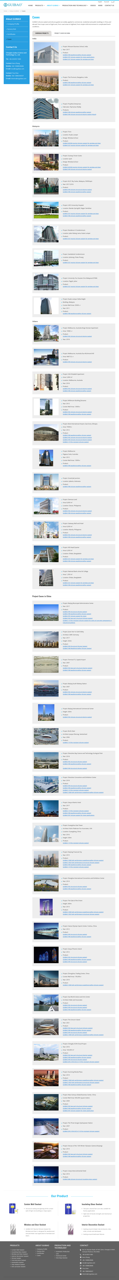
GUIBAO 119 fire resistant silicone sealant (76, 442)
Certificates (11, 34)
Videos (93, 5)
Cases (9, 39)
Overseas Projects (42, 33)
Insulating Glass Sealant (19, 1252)
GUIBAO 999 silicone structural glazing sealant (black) (79, 114)
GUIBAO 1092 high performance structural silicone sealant (81, 862)
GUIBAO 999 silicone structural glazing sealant (77, 169)
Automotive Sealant (18, 1262)
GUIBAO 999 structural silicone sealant (75, 612)
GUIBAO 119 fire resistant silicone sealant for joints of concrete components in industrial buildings (87, 622)
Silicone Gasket (16, 1258)
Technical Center (61, 1256)
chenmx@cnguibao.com (18, 78)
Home (30, 5)
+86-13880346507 (18, 76)
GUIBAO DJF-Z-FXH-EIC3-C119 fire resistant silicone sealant (81, 1062)
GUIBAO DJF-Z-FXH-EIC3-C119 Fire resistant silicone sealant (81, 1131)
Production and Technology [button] (74, 5)
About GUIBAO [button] (53, 5)
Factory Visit (11, 29)
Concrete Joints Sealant (19, 1260)
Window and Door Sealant (20, 1254)
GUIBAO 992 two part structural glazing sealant (77, 668)
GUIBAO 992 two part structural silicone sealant (78, 618)
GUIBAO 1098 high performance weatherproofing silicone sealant (83, 792)
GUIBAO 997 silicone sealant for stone (74, 616)
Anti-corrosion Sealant (18, 1266)
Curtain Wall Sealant (18, 1250)
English (100, 1)
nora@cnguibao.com (17, 69)
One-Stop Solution (61, 1258)
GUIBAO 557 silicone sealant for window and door (78, 59)
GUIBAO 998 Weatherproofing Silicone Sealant (77, 648)
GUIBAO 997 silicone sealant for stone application (78, 1111)
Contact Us (109, 5)
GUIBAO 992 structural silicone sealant (75, 762)
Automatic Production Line (63, 1252)
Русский (106, 1)
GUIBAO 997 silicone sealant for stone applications (78, 57)
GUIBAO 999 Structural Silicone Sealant (75, 646)
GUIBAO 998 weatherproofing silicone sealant (77, 55)
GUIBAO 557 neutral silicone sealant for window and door (81, 145)
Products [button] (39, 5)
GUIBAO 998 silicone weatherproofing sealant (77, 112)
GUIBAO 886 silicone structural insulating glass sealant (80, 1179)
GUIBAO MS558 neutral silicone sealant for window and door (82, 143)
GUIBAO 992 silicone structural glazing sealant (77, 336)
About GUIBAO (14, 11)
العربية (112, 1)
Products (14, 1245)
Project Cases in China (62, 33)
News (100, 5)
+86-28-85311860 (15, 59)
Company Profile (13, 24)
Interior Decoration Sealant (20, 1256)
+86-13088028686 (18, 66)
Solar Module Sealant (18, 1264)
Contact (84, 1245)
